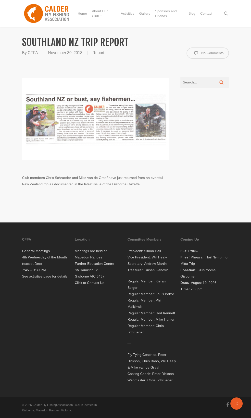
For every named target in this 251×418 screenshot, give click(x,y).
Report (98, 53)
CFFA (33, 53)
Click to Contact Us (89, 283)
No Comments (212, 53)
